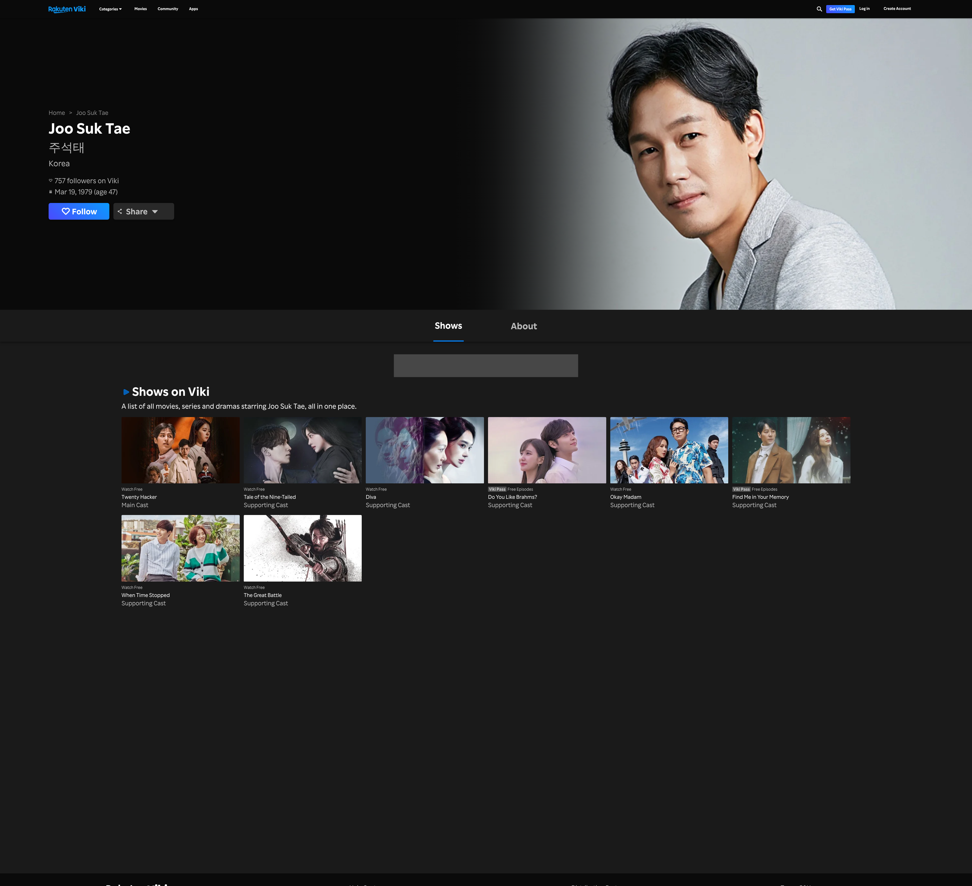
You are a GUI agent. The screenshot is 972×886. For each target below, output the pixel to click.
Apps (193, 9)
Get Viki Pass (840, 9)
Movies (140, 9)
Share (137, 211)
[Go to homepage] (67, 9)
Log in (864, 8)
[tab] (448, 326)
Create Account (897, 8)
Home (57, 112)
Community (168, 9)
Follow (84, 211)
